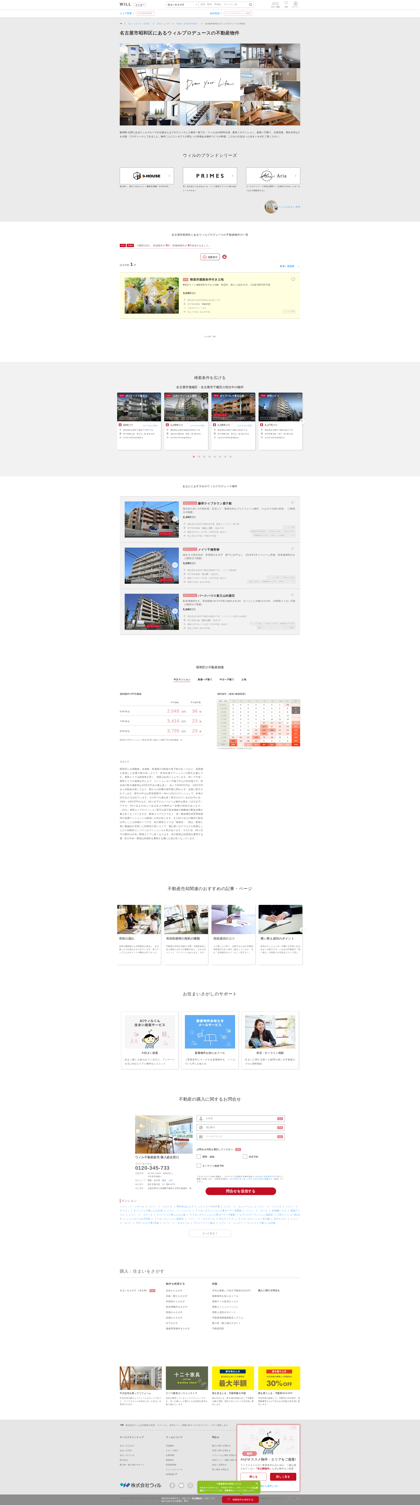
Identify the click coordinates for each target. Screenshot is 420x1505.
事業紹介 (170, 1460)
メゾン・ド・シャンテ (179, 1210)
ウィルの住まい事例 (289, 207)
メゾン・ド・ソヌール (132, 1206)
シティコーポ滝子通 (209, 1206)
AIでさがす (172, 1323)
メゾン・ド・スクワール (202, 1218)
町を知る (124, 1460)
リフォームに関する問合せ (224, 1455)
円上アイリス (227, 1218)
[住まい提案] (275, 4)
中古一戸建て (227, 679)
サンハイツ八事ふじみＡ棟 (171, 1214)
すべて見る (209, 1233)
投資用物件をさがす (177, 1307)
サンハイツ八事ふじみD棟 (261, 1223)
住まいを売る (126, 1450)
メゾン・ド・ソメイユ (269, 1206)
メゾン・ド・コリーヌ (141, 1214)
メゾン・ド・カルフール (176, 1223)
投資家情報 (171, 1465)
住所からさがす (174, 1290)
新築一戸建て (205, 679)
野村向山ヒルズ (186, 1206)
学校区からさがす (175, 1301)
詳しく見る (283, 1476)
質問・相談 (208, 1156)
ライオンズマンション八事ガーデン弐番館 (212, 1214)
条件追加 (215, 13)
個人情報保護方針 (267, 1176)
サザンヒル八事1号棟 (148, 1223)
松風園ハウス (279, 1210)
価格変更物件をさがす (178, 1328)
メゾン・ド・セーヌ (257, 1210)
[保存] (286, 3)
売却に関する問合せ (221, 1450)
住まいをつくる (127, 1455)
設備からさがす (174, 1317)
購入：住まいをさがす (142, 1271)
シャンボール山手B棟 (138, 1218)
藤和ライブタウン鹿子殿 (227, 524)
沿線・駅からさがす (177, 1296)
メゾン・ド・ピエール (160, 1206)
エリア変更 (126, 13)
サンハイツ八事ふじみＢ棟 (149, 1210)
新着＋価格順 (287, 266)
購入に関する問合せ (269, 1290)
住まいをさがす (127, 1446)
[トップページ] (125, 5)
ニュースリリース (174, 1469)
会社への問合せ (219, 1465)
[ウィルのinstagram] (190, 1485)
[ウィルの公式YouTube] (182, 1486)
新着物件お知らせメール (225, 1296)
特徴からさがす (174, 1312)
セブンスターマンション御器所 (256, 1214)
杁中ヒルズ (280, 1218)
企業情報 (170, 1455)
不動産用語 (218, 1328)
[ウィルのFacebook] (173, 1486)
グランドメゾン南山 (204, 1223)
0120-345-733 (152, 1168)
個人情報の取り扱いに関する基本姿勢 (246, 1179)
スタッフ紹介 (172, 1450)
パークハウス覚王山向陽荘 (234, 616)
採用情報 (170, 1474)
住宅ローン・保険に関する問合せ (227, 1460)
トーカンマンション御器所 (169, 1218)
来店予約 (253, 1156)
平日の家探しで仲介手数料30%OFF (231, 1290)
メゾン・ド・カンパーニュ (239, 1206)
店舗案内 (170, 1446)
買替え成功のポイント (224, 1312)
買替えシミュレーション (225, 1307)
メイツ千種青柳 (229, 570)
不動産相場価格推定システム (227, 1317)
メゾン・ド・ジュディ (231, 1223)
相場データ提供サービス (225, 1301)
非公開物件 (197, 1498)
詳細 (171, 1180)
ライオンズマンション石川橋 (254, 1218)
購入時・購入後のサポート (226, 1323)
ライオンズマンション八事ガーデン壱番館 (219, 1210)
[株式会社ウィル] (121, 23)
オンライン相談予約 (213, 1165)
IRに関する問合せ (220, 1469)
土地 (244, 679)
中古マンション (182, 679)
